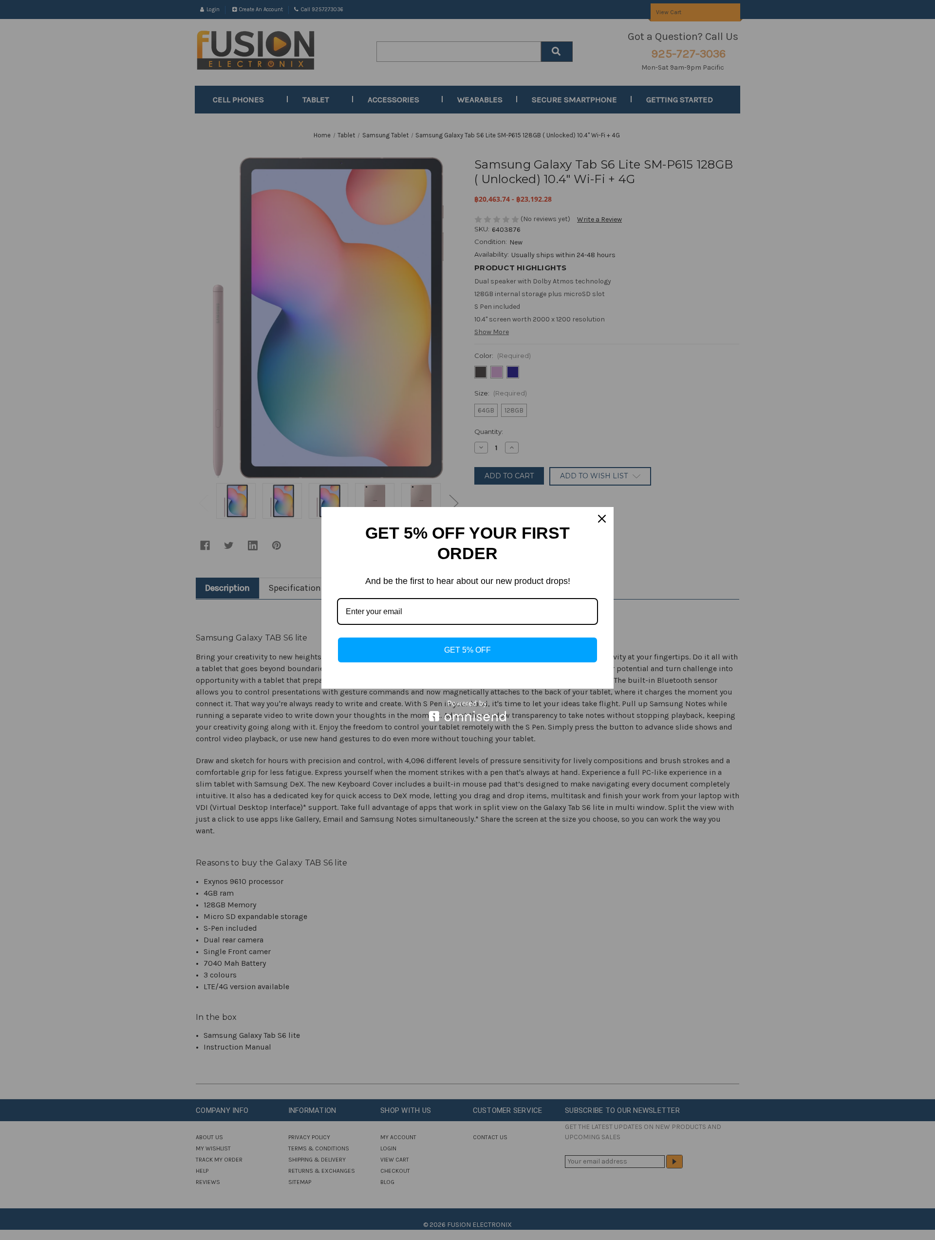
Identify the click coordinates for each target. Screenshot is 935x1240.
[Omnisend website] (467, 711)
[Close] (602, 518)
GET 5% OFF (467, 650)
